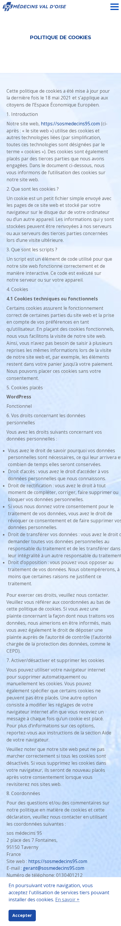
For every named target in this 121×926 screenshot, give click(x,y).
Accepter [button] (22, 915)
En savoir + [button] (67, 899)
